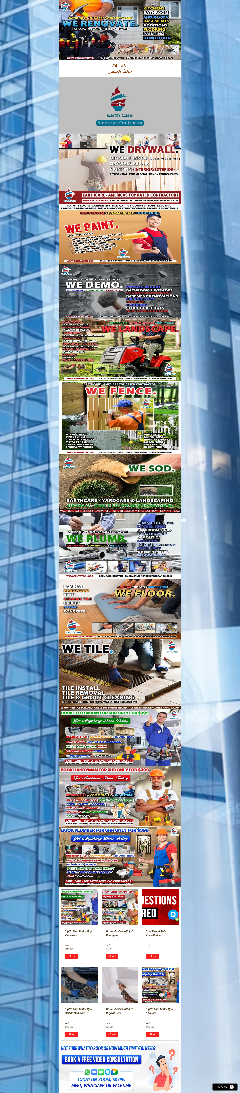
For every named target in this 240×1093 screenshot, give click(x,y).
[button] (152, 956)
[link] (160, 933)
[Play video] (120, 105)
